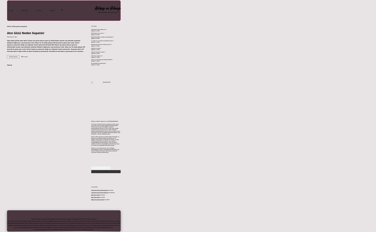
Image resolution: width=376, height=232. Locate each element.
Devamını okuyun (14, 57)
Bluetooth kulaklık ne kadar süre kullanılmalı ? (102, 37)
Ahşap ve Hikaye (108, 8)
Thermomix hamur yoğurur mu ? (99, 29)
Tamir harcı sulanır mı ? (97, 55)
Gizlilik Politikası (24, 10)
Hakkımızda (52, 10)
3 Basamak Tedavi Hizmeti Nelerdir (99, 190)
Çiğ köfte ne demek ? (96, 48)
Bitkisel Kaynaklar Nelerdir (97, 199)
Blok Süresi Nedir (95, 195)
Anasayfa (11, 10)
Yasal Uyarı (39, 10)
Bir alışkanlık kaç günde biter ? (98, 63)
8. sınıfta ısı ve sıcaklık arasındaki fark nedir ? (102, 40)
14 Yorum (25, 56)
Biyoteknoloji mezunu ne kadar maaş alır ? (101, 44)
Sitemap (9, 65)
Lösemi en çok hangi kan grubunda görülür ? (102, 59)
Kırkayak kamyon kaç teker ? (98, 52)
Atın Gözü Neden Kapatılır (25, 33)
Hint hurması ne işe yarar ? (97, 33)
